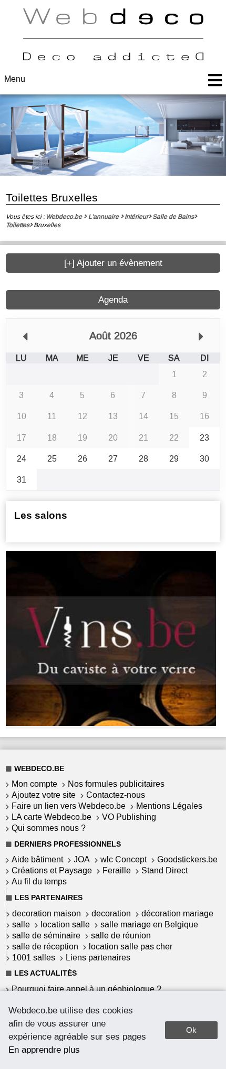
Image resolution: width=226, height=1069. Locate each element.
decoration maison (46, 913)
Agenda (113, 300)
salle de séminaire (46, 935)
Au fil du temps (39, 881)
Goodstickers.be (187, 859)
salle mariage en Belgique (149, 924)
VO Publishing (129, 816)
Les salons (40, 515)
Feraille (116, 870)
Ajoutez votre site (44, 794)
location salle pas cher (130, 946)
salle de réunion (121, 935)
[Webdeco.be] (113, 57)
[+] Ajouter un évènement (113, 263)
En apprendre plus (44, 1049)
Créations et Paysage (52, 870)
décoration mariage (177, 913)
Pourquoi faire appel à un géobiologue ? (86, 989)
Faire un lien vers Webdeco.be (69, 805)
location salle (65, 924)
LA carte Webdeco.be (51, 816)
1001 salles (33, 957)
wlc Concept (123, 859)
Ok (191, 1029)
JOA (82, 859)
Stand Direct (164, 870)
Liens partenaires (98, 957)
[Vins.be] (111, 723)
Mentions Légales (169, 805)
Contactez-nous (115, 794)
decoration (111, 913)
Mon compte (34, 783)
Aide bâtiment (37, 859)
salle (21, 924)
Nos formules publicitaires (116, 783)
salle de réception (45, 946)
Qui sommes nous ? (49, 827)
